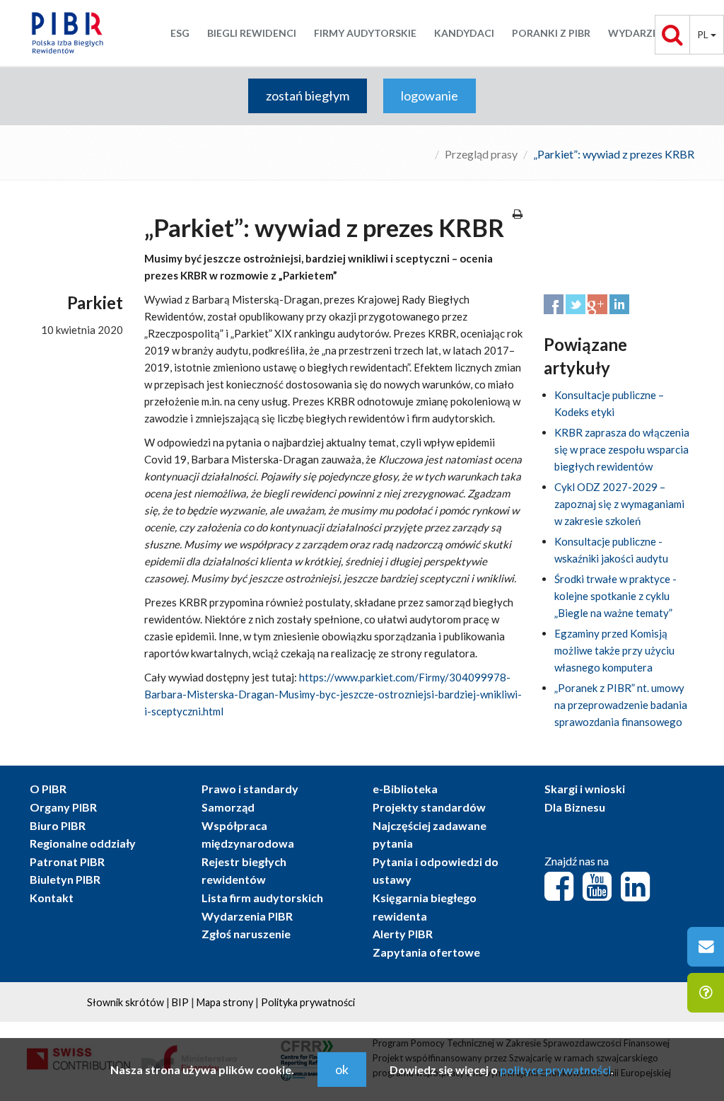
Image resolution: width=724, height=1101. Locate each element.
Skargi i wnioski (584, 788)
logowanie (429, 95)
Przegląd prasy (481, 154)
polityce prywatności (555, 1069)
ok (342, 1069)
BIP (180, 1002)
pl (704, 34)
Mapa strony (225, 1002)
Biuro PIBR (58, 825)
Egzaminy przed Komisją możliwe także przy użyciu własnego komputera (614, 650)
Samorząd (228, 807)
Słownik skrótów (125, 1002)
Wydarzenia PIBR (247, 916)
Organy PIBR (63, 807)
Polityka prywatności (308, 1002)
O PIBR (48, 788)
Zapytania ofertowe (426, 952)
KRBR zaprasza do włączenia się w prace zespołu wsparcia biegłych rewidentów (621, 449)
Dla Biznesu (574, 807)
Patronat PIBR (67, 861)
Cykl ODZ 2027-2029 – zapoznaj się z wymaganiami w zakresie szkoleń (619, 503)
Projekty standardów (429, 807)
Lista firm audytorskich (262, 897)
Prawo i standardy (250, 788)
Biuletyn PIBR (65, 879)
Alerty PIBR (403, 933)
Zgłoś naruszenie (246, 933)
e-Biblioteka (405, 788)
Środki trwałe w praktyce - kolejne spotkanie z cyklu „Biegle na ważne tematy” (615, 595)
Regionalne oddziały (83, 843)
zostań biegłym (307, 95)
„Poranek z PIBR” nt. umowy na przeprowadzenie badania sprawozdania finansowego (620, 704)
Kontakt (52, 897)
